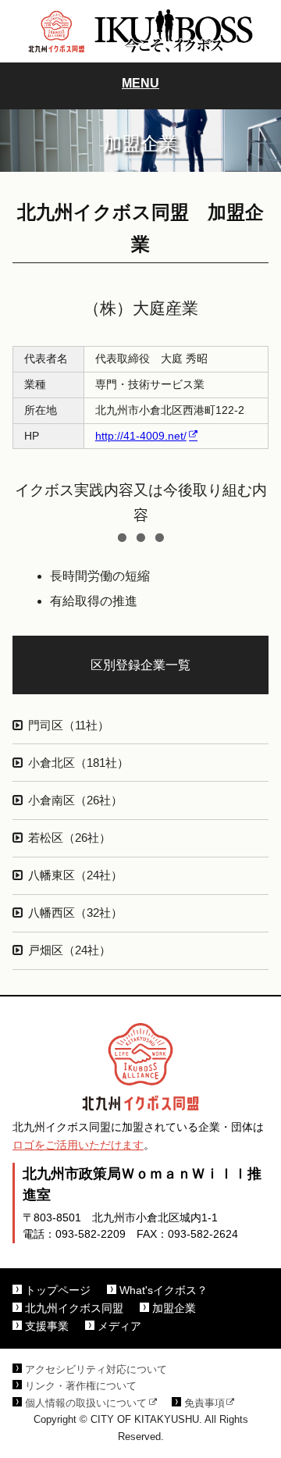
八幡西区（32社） (75, 913)
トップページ (58, 1290)
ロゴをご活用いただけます (78, 1145)
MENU (140, 83)
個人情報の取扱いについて (86, 1403)
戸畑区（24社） (69, 950)
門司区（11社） (68, 725)
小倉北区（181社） (78, 763)
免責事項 (204, 1403)
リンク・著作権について (81, 1386)
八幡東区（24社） (75, 875)
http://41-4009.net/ (141, 436)
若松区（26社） (69, 838)
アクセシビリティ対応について (96, 1369)
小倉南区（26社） (75, 800)
